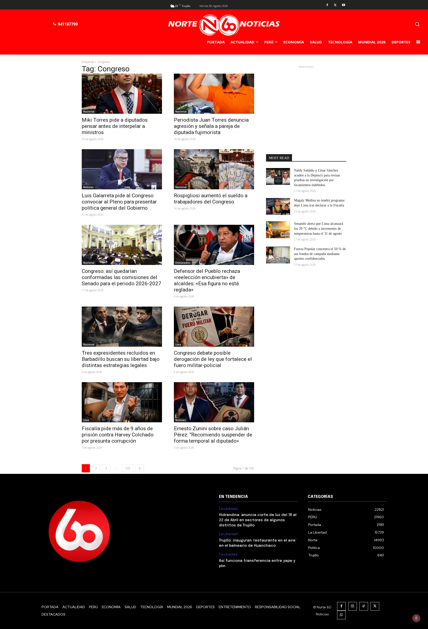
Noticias (88, 187)
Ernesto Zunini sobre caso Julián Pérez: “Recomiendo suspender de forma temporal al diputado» (213, 435)
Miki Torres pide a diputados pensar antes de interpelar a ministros (115, 126)
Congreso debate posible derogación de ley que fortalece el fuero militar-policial (213, 359)
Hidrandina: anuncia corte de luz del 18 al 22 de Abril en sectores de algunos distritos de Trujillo (257, 520)
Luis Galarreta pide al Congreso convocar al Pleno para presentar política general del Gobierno (119, 202)
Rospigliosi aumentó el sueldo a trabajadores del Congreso (210, 199)
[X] (335, 5)
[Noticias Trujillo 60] (223, 25)
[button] (417, 24)
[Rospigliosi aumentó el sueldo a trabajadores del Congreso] (214, 169)
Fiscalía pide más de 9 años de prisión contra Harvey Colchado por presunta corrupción (118, 435)
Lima (178, 344)
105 (128, 468)
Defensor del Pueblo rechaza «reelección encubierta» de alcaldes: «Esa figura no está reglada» (207, 280)
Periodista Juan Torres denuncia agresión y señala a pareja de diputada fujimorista (211, 126)
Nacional (88, 111)
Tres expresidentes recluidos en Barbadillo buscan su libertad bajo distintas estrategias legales (121, 359)
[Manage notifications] (416, 618)
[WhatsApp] (341, 615)
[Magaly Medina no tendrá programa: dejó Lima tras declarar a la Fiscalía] (278, 206)
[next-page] (139, 468)
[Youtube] (343, 5)
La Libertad (228, 509)
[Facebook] (327, 5)
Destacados (182, 262)
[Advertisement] (306, 100)
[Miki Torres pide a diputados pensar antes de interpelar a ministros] (122, 94)
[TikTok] (363, 606)
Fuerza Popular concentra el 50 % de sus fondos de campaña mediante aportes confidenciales (320, 253)
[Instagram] (352, 606)
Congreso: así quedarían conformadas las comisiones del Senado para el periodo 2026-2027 (121, 277)
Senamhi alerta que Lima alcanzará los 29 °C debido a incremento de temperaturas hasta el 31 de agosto (318, 228)
